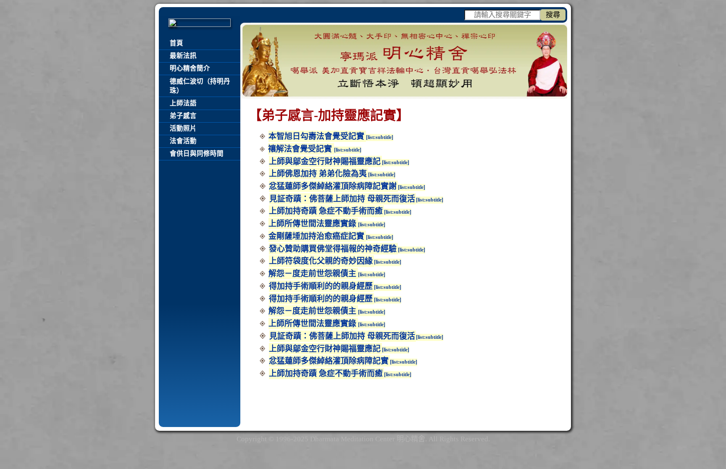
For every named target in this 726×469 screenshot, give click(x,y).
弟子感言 (183, 115)
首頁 (176, 43)
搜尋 (553, 14)
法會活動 (183, 140)
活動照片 (183, 128)
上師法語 (183, 103)
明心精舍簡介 (190, 68)
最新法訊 (183, 55)
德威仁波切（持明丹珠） (200, 86)
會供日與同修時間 (197, 153)
